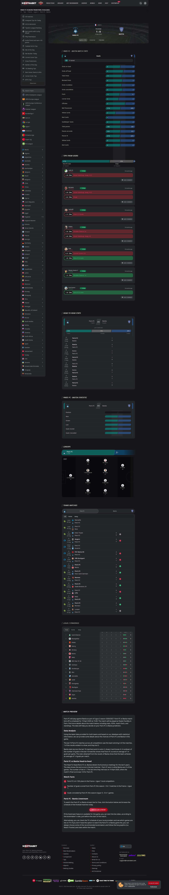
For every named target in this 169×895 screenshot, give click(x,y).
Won (67, 416)
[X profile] (28, 857)
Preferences (153, 887)
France (30, 12)
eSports (65, 865)
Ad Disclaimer (96, 871)
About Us (95, 857)
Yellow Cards (66, 113)
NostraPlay (115, 3)
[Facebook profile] (24, 857)
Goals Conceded (71, 433)
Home (70, 516)
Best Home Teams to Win (33, 72)
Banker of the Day (31, 65)
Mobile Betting (68, 862)
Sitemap (94, 868)
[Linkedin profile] (40, 857)
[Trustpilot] (39, 880)
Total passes (66, 126)
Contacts (95, 854)
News (100, 3)
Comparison (67, 857)
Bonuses (60, 3)
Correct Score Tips (31, 57)
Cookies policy (131, 886)
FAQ (93, 851)
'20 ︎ (66, 60)
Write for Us (96, 860)
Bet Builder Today (31, 54)
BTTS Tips (28, 80)
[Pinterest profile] (32, 857)
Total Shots (65, 76)
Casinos (84, 3)
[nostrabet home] (29, 846)
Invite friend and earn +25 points (33, 41)
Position (68, 412)
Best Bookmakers (72, 3)
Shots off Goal (66, 71)
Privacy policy (96, 865)
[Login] (145, 3)
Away (76, 516)
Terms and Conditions (99, 862)
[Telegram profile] (44, 857)
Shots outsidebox (67, 89)
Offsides (64, 103)
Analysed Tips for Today (33, 20)
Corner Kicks (66, 99)
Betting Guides (68, 868)
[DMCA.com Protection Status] (71, 880)
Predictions (50, 3)
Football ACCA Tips (31, 46)
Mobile (92, 3)
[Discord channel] (48, 857)
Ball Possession (67, 108)
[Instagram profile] (36, 857)
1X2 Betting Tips (30, 68)
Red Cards (65, 117)
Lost (67, 425)
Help (106, 3)
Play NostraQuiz (30, 37)
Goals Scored (70, 429)
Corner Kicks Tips (31, 76)
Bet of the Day (30, 50)
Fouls (63, 94)
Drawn (68, 421)
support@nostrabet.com (128, 861)
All (65, 516)
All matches (29, 17)
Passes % (65, 136)
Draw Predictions (30, 61)
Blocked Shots (66, 80)
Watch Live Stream (98, 810)
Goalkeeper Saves (67, 122)
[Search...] (140, 3)
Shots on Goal (66, 66)
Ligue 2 (36, 12)
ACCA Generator (30, 24)
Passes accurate (67, 131)
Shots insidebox (67, 85)
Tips (24, 12)
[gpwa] (47, 880)
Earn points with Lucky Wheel (32, 32)
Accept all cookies (153, 883)
